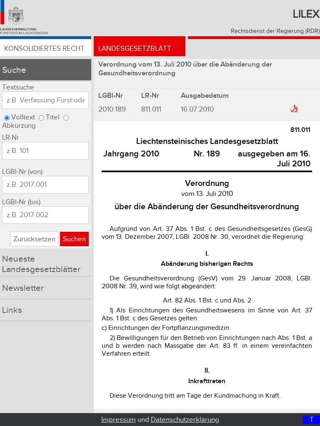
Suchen (74, 239)
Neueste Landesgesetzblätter (41, 264)
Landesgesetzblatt (134, 49)
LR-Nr (10, 138)
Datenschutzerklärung (185, 420)
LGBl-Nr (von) (22, 172)
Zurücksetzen (34, 239)
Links (12, 310)
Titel (53, 117)
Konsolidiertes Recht (44, 49)
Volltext (23, 117)
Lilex (306, 14)
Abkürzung (19, 125)
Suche (14, 70)
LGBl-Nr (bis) (21, 202)
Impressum (118, 420)
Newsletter (23, 288)
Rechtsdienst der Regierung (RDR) (275, 31)
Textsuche (18, 87)
